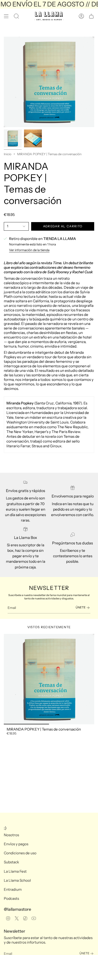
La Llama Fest (15, 871)
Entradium (13, 889)
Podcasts (11, 898)
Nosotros (11, 835)
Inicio (7, 154)
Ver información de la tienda (29, 250)
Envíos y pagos (16, 844)
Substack (11, 862)
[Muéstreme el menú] (6, 16)
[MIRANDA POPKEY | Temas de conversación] (49, 679)
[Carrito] (91, 16)
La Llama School (17, 880)
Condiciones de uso (20, 853)
